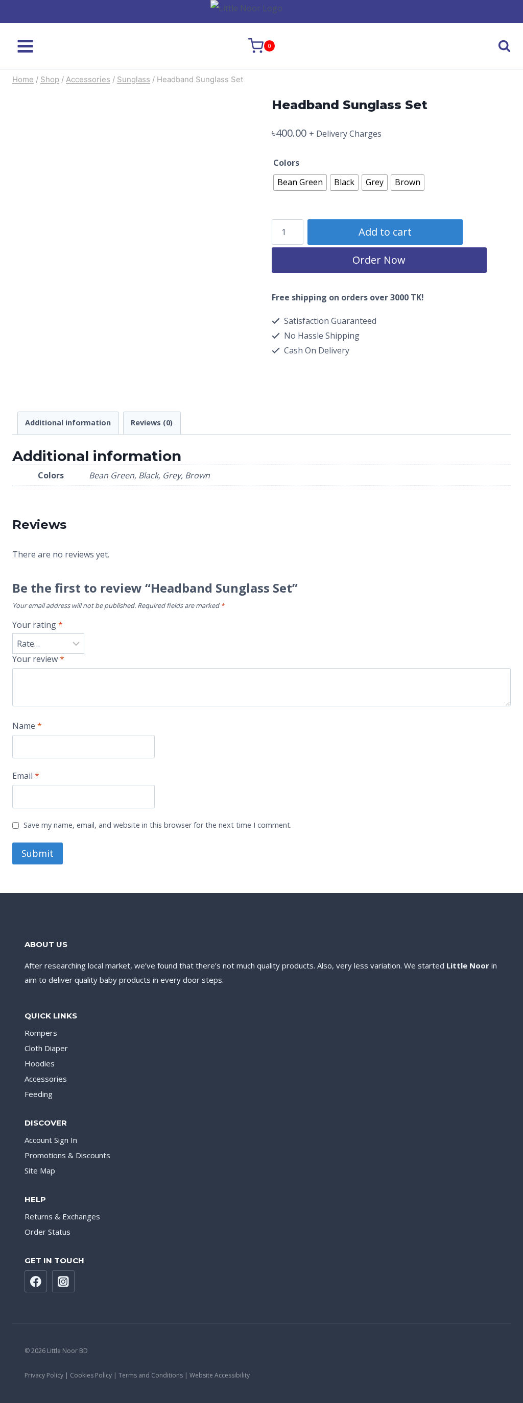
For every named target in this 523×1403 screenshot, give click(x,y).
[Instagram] (63, 1281)
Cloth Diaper (46, 1048)
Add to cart (385, 232)
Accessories (46, 1079)
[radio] (300, 182)
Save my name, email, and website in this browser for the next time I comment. (157, 825)
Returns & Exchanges (62, 1216)
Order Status (47, 1232)
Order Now (379, 260)
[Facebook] (36, 1281)
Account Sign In (51, 1140)
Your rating (37, 625)
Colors (286, 162)
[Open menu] (25, 46)
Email (25, 776)
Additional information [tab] (68, 422)
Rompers (41, 1033)
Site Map (40, 1170)
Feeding (39, 1094)
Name (27, 726)
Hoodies (40, 1063)
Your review (38, 659)
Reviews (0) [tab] (152, 422)
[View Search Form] (495, 46)
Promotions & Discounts (67, 1155)
